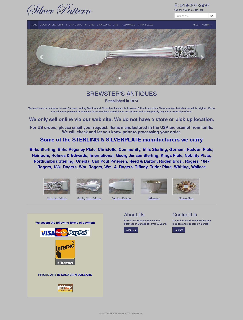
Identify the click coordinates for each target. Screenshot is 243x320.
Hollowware (154, 198)
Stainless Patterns (121, 198)
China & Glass (186, 198)
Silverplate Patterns (57, 198)
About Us (131, 229)
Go (212, 15)
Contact (179, 229)
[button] (41, 57)
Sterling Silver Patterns (89, 198)
